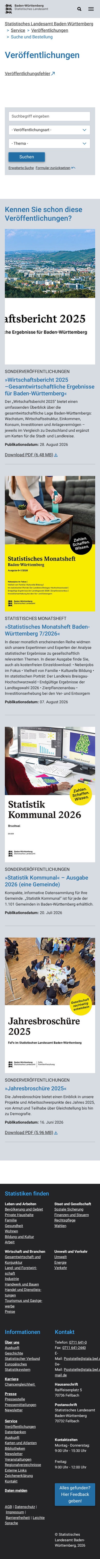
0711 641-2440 (74, 1347)
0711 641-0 (78, 1342)
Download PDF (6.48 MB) (29, 455)
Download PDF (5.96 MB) (29, 1132)
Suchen (26, 157)
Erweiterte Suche (21, 167)
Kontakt (11, 1481)
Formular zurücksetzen (53, 167)
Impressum (15, 1512)
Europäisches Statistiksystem (17, 1367)
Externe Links (16, 1470)
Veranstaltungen (18, 1459)
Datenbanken (15, 1432)
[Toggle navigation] (91, 9)
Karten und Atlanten (21, 1443)
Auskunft (12, 1347)
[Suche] (79, 8)
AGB (8, 1506)
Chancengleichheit (20, 1384)
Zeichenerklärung (19, 1475)
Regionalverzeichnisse (23, 1464)
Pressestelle (15, 1399)
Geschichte (14, 1353)
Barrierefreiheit (18, 1517)
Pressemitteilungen (20, 1404)
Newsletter (14, 1410)
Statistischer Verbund (22, 1358)
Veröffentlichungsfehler (27, 73)
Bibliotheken (15, 1448)
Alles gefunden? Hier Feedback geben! (75, 1494)
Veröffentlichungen (20, 1426)
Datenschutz (25, 1506)
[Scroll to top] (88, 1547)
